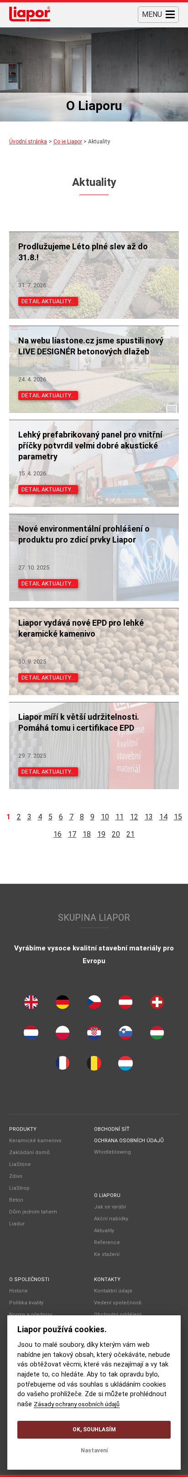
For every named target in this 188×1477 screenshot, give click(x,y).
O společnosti (29, 1279)
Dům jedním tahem (33, 1212)
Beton (16, 1200)
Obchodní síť (112, 1129)
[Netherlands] (31, 1034)
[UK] (31, 1004)
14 (163, 816)
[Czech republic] (94, 1004)
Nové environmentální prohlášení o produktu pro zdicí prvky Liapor (84, 534)
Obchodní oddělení (117, 1315)
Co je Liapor (67, 141)
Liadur (17, 1224)
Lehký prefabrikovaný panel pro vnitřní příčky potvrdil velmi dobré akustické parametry (90, 445)
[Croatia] (94, 1034)
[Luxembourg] (125, 1065)
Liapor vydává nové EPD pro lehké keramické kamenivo (81, 628)
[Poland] (62, 1034)
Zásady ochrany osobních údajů (77, 1404)
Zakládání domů (29, 1152)
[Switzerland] (157, 1004)
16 (57, 834)
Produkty (23, 1129)
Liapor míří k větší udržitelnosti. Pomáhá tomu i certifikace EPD (78, 722)
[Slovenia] (125, 1034)
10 (105, 816)
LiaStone (20, 1164)
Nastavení (94, 1450)
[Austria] (125, 1004)
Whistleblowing (112, 1152)
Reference (107, 1242)
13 (149, 816)
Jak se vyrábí (110, 1207)
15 (178, 816)
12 (134, 816)
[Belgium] (94, 1065)
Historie (18, 1291)
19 (101, 834)
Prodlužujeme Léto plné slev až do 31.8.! (83, 252)
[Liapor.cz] (29, 14)
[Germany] (62, 1004)
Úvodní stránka (28, 141)
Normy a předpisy (30, 1315)
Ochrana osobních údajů (129, 1141)
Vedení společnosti (117, 1303)
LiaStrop (19, 1188)
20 (116, 834)
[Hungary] (157, 1034)
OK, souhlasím (94, 1429)
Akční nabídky (111, 1219)
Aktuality (104, 1231)
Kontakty (107, 1279)
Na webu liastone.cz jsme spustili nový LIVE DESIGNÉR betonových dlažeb (90, 346)
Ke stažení (107, 1254)
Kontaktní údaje (113, 1291)
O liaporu (107, 1195)
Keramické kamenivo (35, 1141)
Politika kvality (26, 1303)
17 (72, 834)
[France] (62, 1065)
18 (87, 834)
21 (130, 834)
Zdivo (15, 1176)
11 (119, 816)
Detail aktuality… (48, 301)
